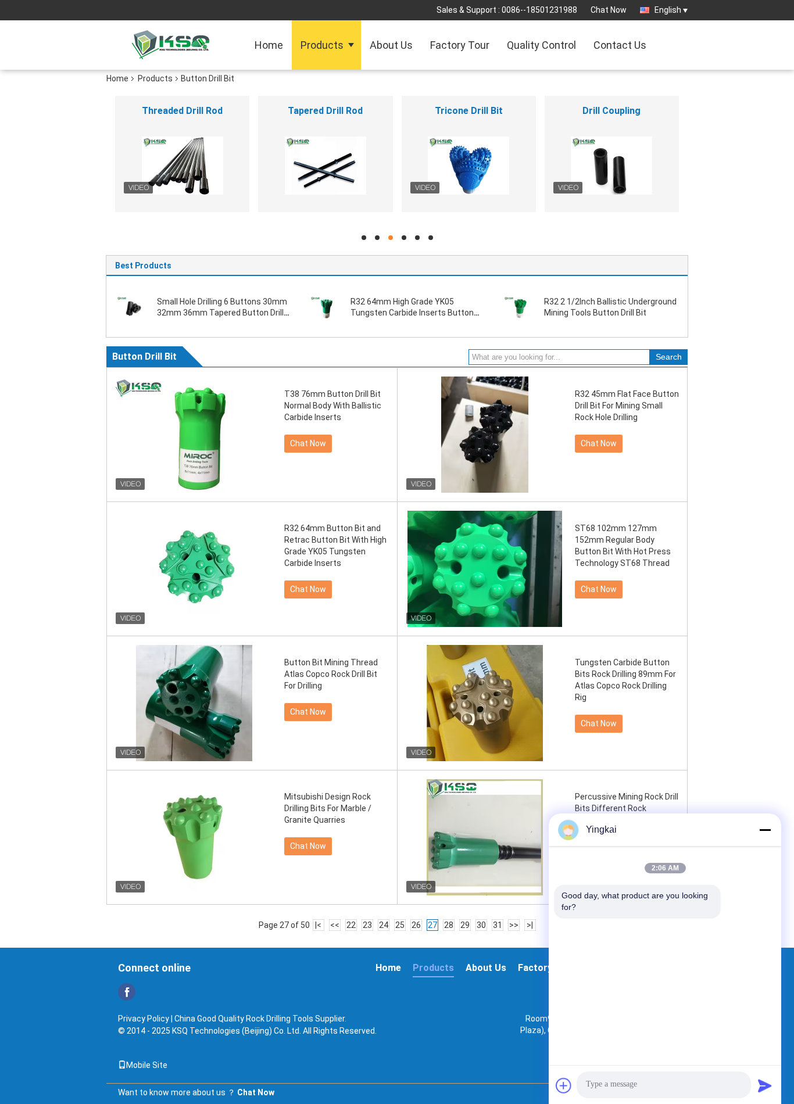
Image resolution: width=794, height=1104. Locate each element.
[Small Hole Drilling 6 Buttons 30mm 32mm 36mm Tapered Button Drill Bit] (132, 306)
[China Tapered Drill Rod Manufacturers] (325, 166)
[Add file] (564, 1085)
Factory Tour (459, 45)
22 (351, 925)
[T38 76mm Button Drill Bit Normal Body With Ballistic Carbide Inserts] (194, 435)
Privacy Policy (143, 1018)
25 (400, 925)
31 (497, 925)
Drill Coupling (611, 110)
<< (334, 925)
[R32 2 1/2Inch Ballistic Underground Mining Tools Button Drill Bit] (519, 306)
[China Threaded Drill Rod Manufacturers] (182, 166)
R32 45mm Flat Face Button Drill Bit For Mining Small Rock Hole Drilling (627, 405)
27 (432, 925)
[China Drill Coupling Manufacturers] (611, 166)
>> (513, 925)
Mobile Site (146, 1065)
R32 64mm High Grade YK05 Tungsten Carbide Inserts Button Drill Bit (412, 312)
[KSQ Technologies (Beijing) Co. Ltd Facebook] (126, 992)
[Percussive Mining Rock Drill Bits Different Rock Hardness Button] (484, 837)
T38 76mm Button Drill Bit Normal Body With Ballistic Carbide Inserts (332, 405)
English (667, 10)
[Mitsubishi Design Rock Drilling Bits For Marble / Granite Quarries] (194, 837)
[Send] (765, 1085)
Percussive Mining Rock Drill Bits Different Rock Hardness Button (626, 808)
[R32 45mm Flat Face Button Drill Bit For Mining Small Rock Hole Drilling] (484, 435)
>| (530, 925)
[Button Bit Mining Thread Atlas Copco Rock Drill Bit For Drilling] (194, 703)
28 (448, 925)
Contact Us (619, 45)
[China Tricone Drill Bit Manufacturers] (468, 166)
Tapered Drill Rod (325, 110)
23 (367, 925)
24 (383, 925)
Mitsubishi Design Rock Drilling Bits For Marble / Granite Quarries (327, 808)
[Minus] (765, 830)
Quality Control (541, 45)
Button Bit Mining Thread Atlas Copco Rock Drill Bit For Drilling (331, 674)
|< (318, 925)
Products (322, 45)
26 (416, 925)
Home (269, 45)
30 (481, 925)
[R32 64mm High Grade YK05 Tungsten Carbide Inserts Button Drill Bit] (326, 306)
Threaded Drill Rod (182, 110)
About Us (391, 45)
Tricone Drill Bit (469, 110)
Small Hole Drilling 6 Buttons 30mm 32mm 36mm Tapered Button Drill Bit (222, 312)
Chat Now (609, 10)
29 (465, 925)
